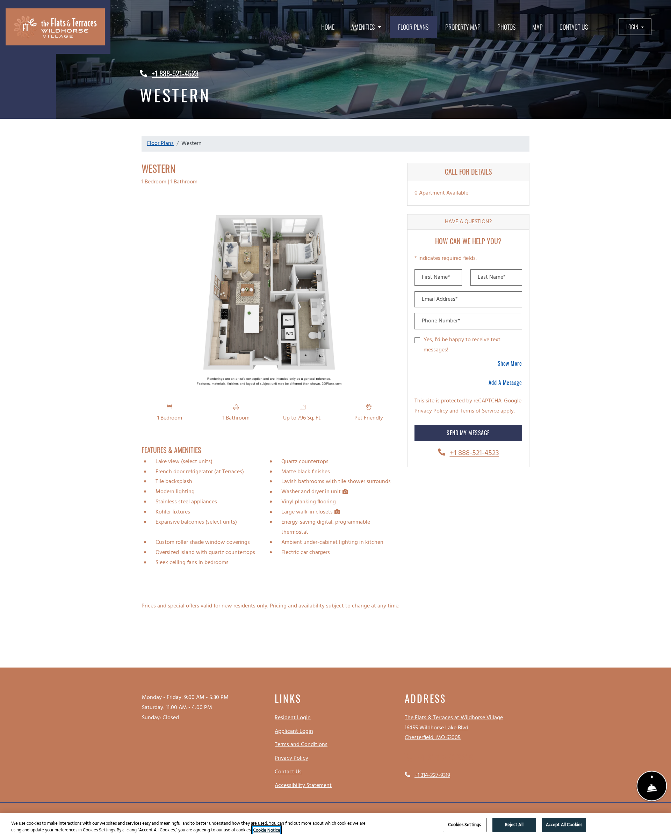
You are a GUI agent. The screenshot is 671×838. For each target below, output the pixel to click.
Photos (506, 26)
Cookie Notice (266, 830)
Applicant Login (294, 731)
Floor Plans (413, 26)
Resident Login (293, 717)
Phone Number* (441, 321)
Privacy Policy (431, 411)
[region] (335, 825)
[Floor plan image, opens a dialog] (269, 299)
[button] (635, 27)
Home (327, 26)
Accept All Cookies (564, 825)
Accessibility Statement (303, 785)
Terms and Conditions (301, 744)
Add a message (505, 382)
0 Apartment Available (441, 193)
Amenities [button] (363, 26)
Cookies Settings (464, 825)
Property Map (463, 26)
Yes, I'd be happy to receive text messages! (462, 345)
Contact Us (574, 26)
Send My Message (468, 433)
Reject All (514, 825)
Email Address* (440, 299)
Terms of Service (479, 411)
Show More (510, 363)
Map (537, 26)
